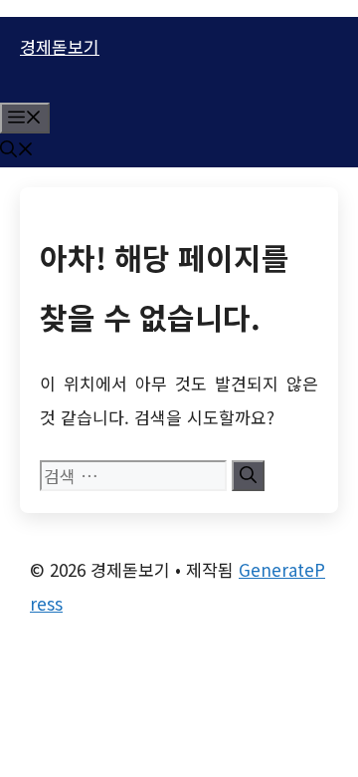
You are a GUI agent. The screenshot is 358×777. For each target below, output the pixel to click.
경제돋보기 (59, 46)
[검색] (248, 475)
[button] (17, 149)
